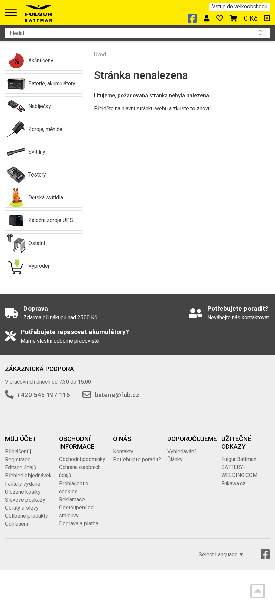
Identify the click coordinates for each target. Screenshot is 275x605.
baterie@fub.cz (117, 395)
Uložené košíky (23, 492)
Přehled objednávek (28, 475)
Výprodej (38, 266)
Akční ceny (40, 60)
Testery (37, 174)
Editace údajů (20, 467)
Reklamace (72, 499)
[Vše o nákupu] (267, 18)
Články (175, 459)
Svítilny (36, 152)
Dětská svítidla (45, 197)
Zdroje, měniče (45, 129)
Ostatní (36, 243)
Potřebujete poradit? (137, 459)
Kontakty (123, 451)
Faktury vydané (22, 484)
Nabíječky (39, 106)
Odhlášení (16, 524)
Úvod (100, 54)
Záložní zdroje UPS (50, 220)
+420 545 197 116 (43, 395)
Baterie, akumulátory (51, 83)
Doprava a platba (78, 523)
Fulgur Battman (238, 459)
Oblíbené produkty (26, 516)
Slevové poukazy (25, 500)
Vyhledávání (181, 451)
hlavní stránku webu (145, 108)
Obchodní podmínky (82, 459)
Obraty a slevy (22, 508)
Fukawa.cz (233, 483)
